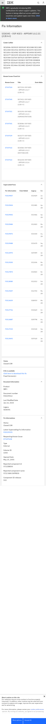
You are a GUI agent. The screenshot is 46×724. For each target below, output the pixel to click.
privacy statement (33, 713)
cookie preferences (37, 709)
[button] (44, 696)
